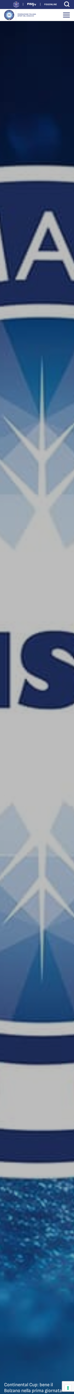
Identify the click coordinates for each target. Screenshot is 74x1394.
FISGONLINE (50, 4)
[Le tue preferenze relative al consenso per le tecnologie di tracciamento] (68, 1388)
